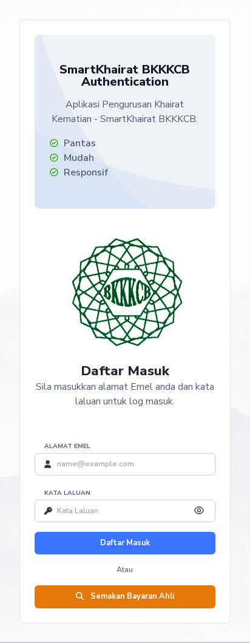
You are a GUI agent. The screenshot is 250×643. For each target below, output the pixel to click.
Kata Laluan (67, 493)
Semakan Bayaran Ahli (131, 596)
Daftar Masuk (125, 542)
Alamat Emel (67, 446)
